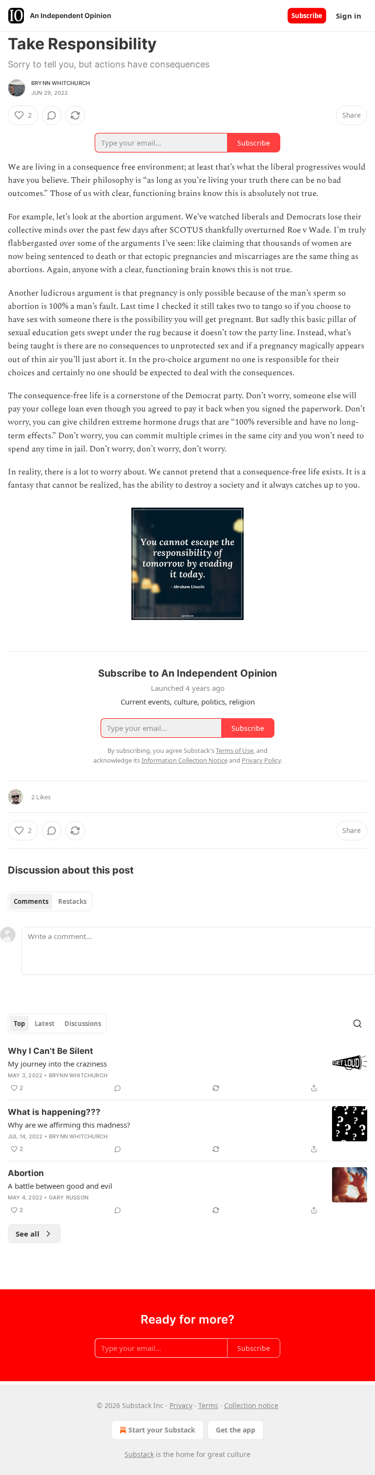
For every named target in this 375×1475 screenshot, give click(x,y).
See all (28, 1234)
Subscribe (307, 15)
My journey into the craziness (57, 1064)
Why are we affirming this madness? (69, 1125)
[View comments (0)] (52, 115)
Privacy (180, 1405)
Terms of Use (234, 750)
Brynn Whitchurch (60, 83)
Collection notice (251, 1405)
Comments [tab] (31, 901)
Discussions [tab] (82, 1023)
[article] (187, 1069)
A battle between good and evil (60, 1186)
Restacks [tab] (72, 901)
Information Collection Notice (185, 760)
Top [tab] (19, 1023)
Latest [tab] (45, 1023)
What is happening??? (54, 1112)
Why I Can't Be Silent (50, 1051)
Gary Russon (68, 1197)
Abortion (26, 1173)
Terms (208, 1405)
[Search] (357, 1023)
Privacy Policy (261, 760)
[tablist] (50, 901)
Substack (139, 1454)
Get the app (235, 1429)
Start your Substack (161, 1429)
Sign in (348, 16)
